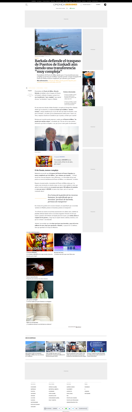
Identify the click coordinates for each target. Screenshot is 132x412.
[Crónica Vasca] (66, 4)
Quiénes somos (71, 387)
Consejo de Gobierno (46, 1)
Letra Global (89, 1)
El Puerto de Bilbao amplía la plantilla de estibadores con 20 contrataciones (70, 103)
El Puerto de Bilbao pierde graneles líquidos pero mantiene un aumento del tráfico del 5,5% (56, 81)
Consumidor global (54, 398)
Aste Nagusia (39, 1)
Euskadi (45, 87)
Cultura (33, 398)
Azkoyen (70, 1)
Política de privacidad (72, 400)
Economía (33, 387)
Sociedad (33, 393)
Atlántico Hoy (52, 395)
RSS (67, 395)
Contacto (69, 391)
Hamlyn (66, 1)
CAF (74, 1)
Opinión (33, 395)
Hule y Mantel (52, 400)
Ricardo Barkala (40, 87)
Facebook (87, 387)
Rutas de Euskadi (35, 404)
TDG (63, 1)
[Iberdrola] (72, 8)
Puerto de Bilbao (32, 87)
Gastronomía (34, 402)
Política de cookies (72, 398)
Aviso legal (70, 393)
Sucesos (33, 400)
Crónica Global (78, 1)
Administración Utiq (72, 402)
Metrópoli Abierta (95, 1)
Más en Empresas (30, 338)
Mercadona (53, 1)
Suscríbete (69, 389)
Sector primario (58, 1)
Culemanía (84, 1)
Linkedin (87, 391)
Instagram (87, 393)
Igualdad (33, 406)
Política (33, 391)
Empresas (37, 58)
